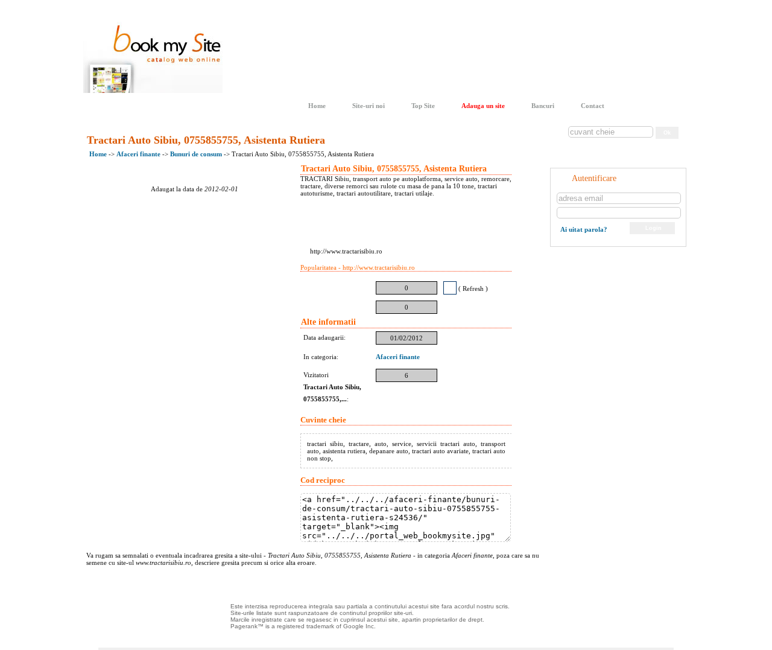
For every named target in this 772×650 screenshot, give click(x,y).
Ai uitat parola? (583, 229)
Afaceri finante (139, 154)
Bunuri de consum (197, 154)
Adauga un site (483, 105)
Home (317, 105)
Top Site (423, 105)
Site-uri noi (368, 105)
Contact (592, 105)
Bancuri (542, 105)
